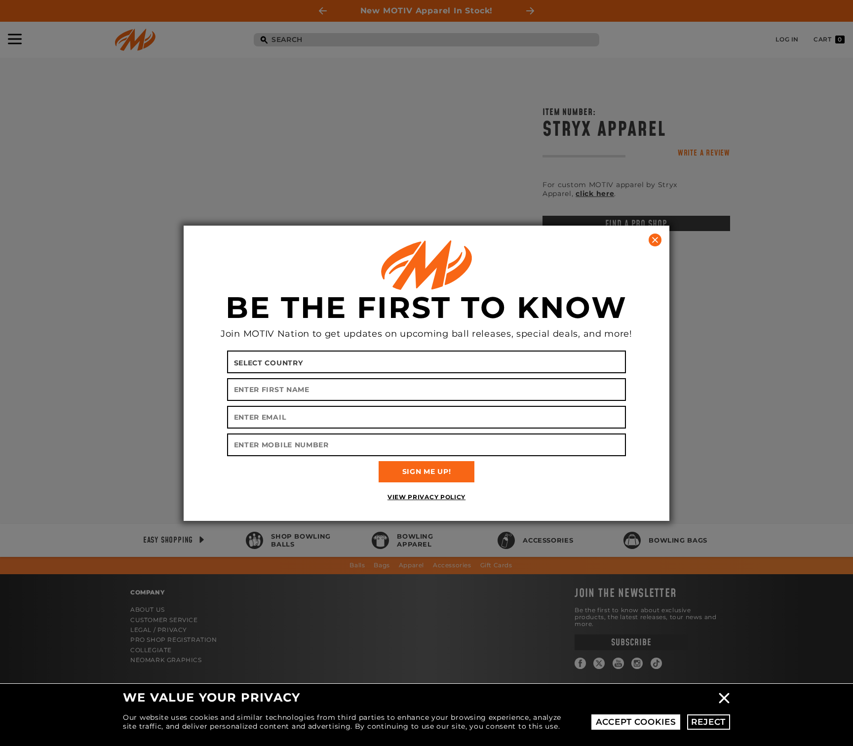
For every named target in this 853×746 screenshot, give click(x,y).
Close (724, 698)
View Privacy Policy (426, 497)
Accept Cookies (636, 722)
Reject (708, 722)
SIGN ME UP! (426, 471)
